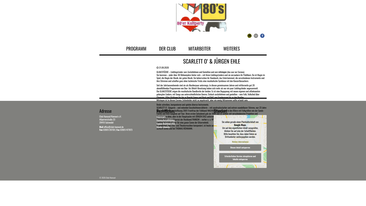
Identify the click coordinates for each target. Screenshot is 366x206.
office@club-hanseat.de (114, 127)
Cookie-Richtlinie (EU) (166, 123)
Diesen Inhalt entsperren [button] (240, 147)
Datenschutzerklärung (166, 120)
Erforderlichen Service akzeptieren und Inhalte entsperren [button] (240, 158)
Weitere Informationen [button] (240, 142)
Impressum (161, 116)
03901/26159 (109, 129)
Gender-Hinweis (163, 127)
